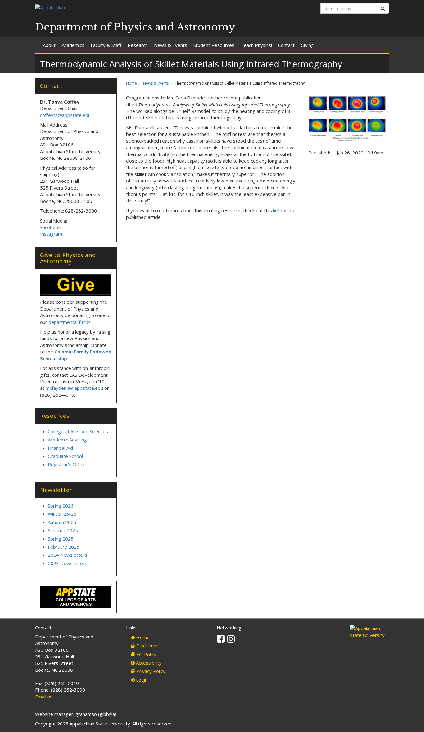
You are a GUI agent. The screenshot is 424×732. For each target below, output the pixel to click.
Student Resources (213, 45)
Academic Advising (67, 439)
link (276, 210)
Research (138, 45)
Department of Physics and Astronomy (135, 27)
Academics (73, 45)
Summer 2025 (63, 530)
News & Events (170, 45)
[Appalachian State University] (121, 8)
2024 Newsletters (67, 555)
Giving (307, 45)
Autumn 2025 (62, 522)
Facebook (51, 227)
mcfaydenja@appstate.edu (74, 388)
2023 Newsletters (67, 563)
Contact (286, 45)
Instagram (51, 234)
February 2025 (63, 547)
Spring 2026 (61, 506)
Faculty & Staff (106, 45)
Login (141, 680)
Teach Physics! (256, 45)
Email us (43, 696)
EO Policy (145, 654)
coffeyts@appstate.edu (65, 115)
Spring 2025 (61, 539)
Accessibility (148, 663)
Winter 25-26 (62, 514)
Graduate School (65, 456)
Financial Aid (60, 448)
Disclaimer (146, 645)
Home (131, 83)
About (49, 45)
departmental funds (69, 322)
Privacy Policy (150, 671)
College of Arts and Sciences (78, 431)
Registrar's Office (67, 464)
